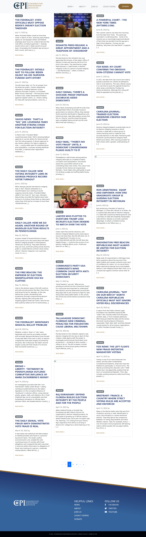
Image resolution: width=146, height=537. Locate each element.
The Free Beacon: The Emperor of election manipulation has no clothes (29, 276)
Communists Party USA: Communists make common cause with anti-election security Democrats (72, 271)
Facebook (113, 504)
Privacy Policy (83, 534)
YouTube (112, 511)
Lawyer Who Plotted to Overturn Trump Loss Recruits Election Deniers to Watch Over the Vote (72, 220)
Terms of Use (93, 534)
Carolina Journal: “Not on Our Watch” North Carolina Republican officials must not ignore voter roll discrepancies (113, 297)
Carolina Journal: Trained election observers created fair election (111, 115)
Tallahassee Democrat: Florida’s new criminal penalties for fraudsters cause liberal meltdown (72, 322)
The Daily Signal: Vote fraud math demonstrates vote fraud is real (32, 423)
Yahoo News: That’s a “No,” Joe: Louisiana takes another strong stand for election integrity (31, 123)
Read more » (19, 55)
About (82, 6)
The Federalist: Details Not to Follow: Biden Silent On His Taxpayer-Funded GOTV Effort (30, 73)
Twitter (112, 508)
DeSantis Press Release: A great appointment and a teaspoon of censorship (72, 48)
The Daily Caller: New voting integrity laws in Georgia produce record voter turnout (31, 175)
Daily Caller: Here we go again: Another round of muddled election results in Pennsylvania (32, 227)
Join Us (94, 6)
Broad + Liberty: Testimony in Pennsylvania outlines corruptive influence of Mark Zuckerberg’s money (32, 372)
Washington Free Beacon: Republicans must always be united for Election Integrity (113, 246)
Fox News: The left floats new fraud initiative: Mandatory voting (112, 349)
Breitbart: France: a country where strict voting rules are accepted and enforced (113, 399)
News (70, 6)
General (19, 16)
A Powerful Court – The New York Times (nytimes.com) (111, 22)
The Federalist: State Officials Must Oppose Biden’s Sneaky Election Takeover (30, 24)
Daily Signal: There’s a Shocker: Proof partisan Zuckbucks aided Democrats (72, 96)
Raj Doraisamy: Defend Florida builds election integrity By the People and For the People (71, 398)
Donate (125, 6)
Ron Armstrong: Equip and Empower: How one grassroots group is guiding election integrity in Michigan (111, 195)
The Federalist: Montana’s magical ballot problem (32, 323)
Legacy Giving (109, 6)
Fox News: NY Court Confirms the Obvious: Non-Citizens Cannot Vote (113, 69)
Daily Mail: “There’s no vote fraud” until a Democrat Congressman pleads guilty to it (71, 146)
